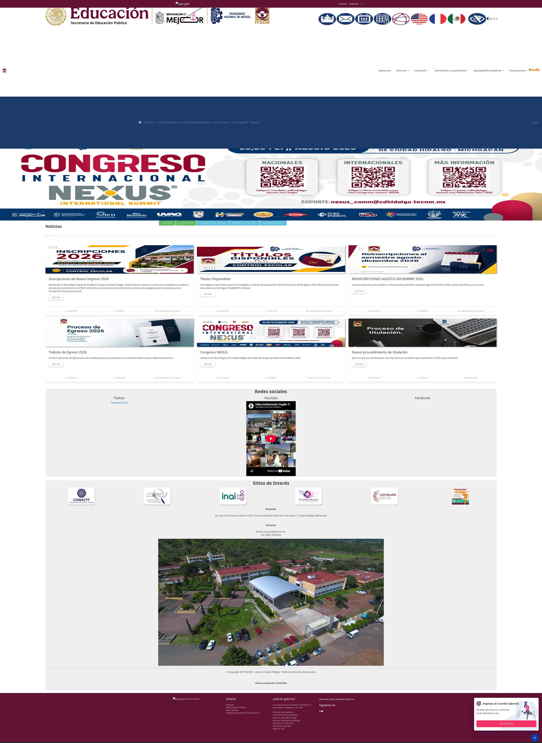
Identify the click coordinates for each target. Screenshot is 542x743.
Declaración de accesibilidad (285, 714)
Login (535, 122)
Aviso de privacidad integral (284, 717)
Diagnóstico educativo (244, 222)
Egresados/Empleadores (488, 70)
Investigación (240, 122)
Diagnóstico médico (273, 222)
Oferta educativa (169, 122)
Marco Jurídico (232, 710)
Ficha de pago (186, 222)
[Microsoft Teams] (327, 18)
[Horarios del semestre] (383, 18)
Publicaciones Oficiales (236, 707)
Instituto (149, 122)
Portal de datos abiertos (283, 712)
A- (494, 18)
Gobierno (354, 3)
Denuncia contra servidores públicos (336, 699)
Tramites (343, 3)
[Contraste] (488, 18)
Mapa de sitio (279, 728)
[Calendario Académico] (364, 18)
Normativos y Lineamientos (450, 70)
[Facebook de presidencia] (320, 711)
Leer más (56, 297)
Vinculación (221, 122)
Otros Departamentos (197, 122)
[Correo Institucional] (346, 18)
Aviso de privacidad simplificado (286, 720)
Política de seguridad (282, 726)
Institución (421, 70)
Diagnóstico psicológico (212, 222)
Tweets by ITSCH (119, 402)
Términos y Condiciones (283, 723)
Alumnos (401, 70)
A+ (491, 18)
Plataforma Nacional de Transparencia (242, 713)
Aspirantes (385, 70)
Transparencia (517, 70)
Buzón (255, 122)
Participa (230, 704)
